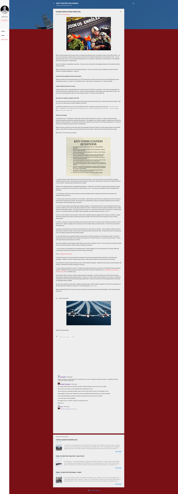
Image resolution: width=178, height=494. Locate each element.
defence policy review (64, 337)
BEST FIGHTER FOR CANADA (67, 3)
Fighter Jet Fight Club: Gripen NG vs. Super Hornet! (70, 456)
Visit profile (4, 20)
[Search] (133, 4)
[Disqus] (88, 356)
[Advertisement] (129, 29)
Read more (118, 451)
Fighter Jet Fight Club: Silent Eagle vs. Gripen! (68, 472)
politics (73, 337)
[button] (120, 12)
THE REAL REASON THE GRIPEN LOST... (67, 440)
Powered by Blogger (94, 490)
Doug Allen (5, 16)
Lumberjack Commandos (65, 254)
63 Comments (66, 14)
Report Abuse (4, 39)
